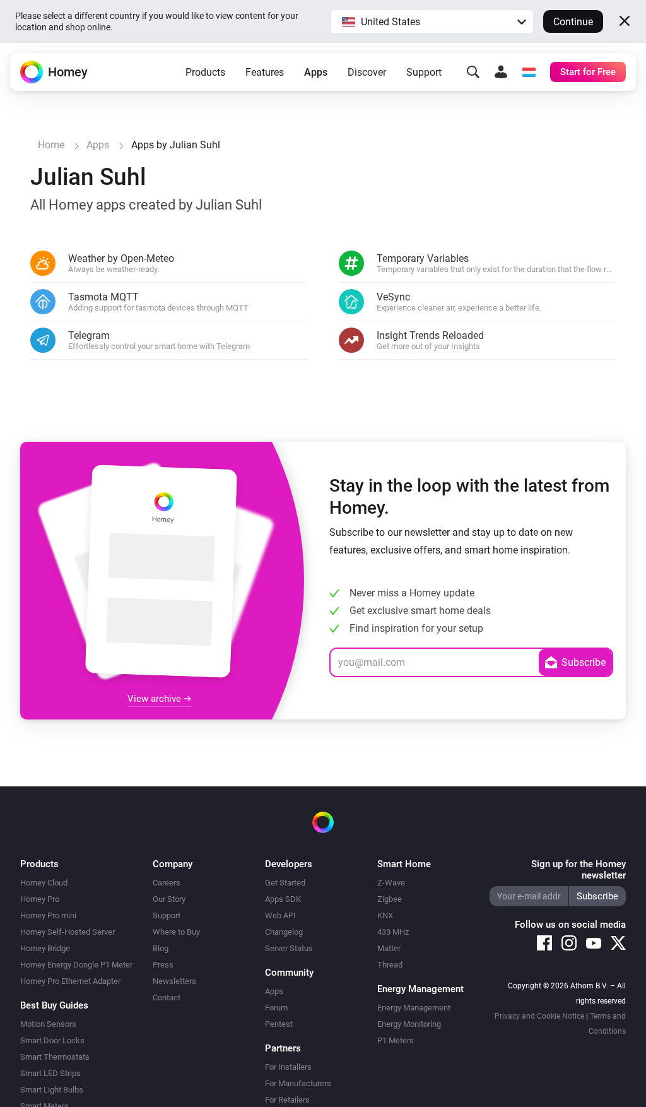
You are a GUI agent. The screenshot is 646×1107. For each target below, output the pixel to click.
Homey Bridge (45, 948)
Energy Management (413, 1007)
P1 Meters (395, 1040)
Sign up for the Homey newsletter (578, 869)
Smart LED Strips (50, 1073)
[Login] (501, 72)
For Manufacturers (298, 1083)
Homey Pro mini (48, 915)
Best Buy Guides (54, 1005)
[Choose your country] (528, 72)
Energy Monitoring (409, 1024)
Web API (280, 915)
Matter (389, 948)
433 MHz (393, 932)
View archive (155, 698)
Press (163, 964)
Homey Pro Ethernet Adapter (70, 981)
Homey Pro (39, 899)
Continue (573, 22)
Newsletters (174, 981)
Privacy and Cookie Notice (539, 1016)
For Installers (288, 1067)
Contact (166, 997)
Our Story (169, 899)
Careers (166, 882)
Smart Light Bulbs (51, 1089)
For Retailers (287, 1099)
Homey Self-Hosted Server (67, 932)
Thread (389, 964)
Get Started (285, 882)
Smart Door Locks (52, 1040)
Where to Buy (176, 932)
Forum (276, 1007)
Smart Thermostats (55, 1057)
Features (264, 72)
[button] (432, 21)
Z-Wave (391, 882)
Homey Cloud (44, 882)
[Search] (473, 72)
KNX (385, 915)
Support (424, 72)
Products (205, 72)
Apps (315, 72)
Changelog (284, 932)
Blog (160, 948)
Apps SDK (283, 899)
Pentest (279, 1024)
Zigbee (389, 899)
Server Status (289, 948)
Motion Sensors (48, 1024)
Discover (367, 72)
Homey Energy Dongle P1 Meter (76, 964)
